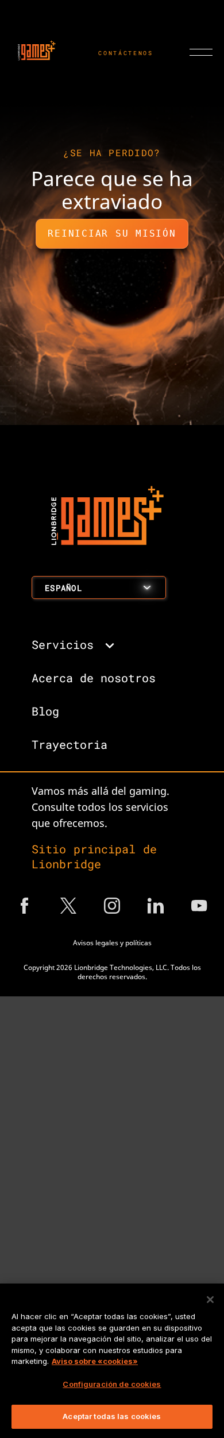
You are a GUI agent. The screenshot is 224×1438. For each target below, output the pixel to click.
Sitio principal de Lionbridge (94, 856)
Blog (45, 710)
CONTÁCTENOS (125, 53)
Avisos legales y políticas (112, 943)
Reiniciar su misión (112, 233)
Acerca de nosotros (94, 677)
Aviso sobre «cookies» (95, 1361)
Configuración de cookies (112, 1384)
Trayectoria (69, 744)
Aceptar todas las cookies (112, 1416)
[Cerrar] (210, 1299)
